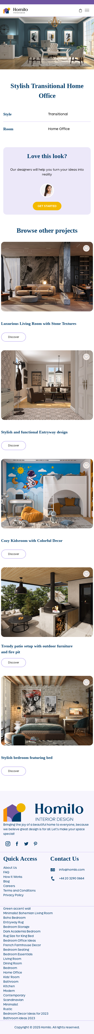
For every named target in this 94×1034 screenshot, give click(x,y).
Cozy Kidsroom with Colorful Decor (32, 540)
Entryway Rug (13, 922)
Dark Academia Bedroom (21, 931)
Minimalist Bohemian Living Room (28, 913)
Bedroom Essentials (18, 954)
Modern (9, 991)
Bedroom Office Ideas (19, 941)
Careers (9, 886)
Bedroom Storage (16, 927)
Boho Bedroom (14, 918)
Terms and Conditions (19, 891)
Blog (6, 881)
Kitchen (9, 986)
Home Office (59, 129)
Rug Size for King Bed (18, 936)
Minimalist (10, 1004)
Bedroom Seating (16, 950)
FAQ (6, 872)
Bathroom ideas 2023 (19, 1018)
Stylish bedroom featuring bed (26, 757)
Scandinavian (13, 1000)
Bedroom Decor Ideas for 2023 (25, 1014)
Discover (13, 337)
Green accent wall (17, 909)
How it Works (12, 877)
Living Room (12, 959)
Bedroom (10, 968)
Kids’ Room (11, 977)
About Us (10, 868)
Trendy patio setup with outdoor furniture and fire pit (37, 649)
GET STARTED (47, 206)
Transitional (58, 114)
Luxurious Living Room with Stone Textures (38, 323)
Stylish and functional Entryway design (34, 432)
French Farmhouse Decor (22, 945)
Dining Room (12, 963)
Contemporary (14, 995)
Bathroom (10, 982)
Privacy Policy (13, 895)
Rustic (7, 1009)
